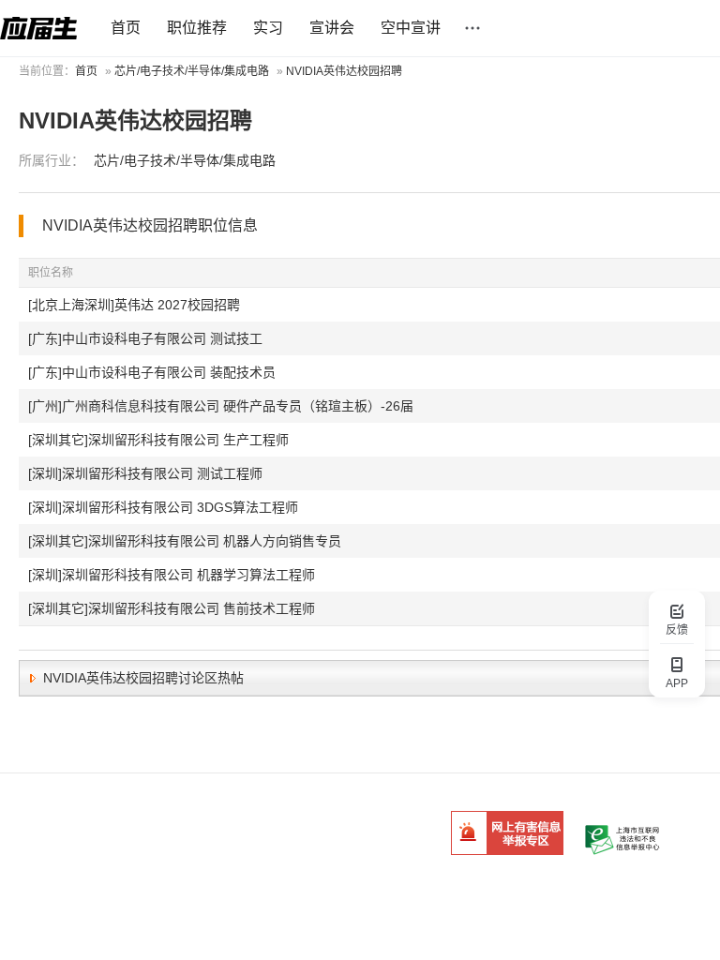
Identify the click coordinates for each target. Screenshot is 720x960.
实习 (268, 28)
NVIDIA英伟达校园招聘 (344, 71)
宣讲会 (331, 28)
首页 (126, 28)
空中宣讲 (411, 28)
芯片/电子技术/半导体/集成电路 (191, 71)
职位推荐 (197, 28)
